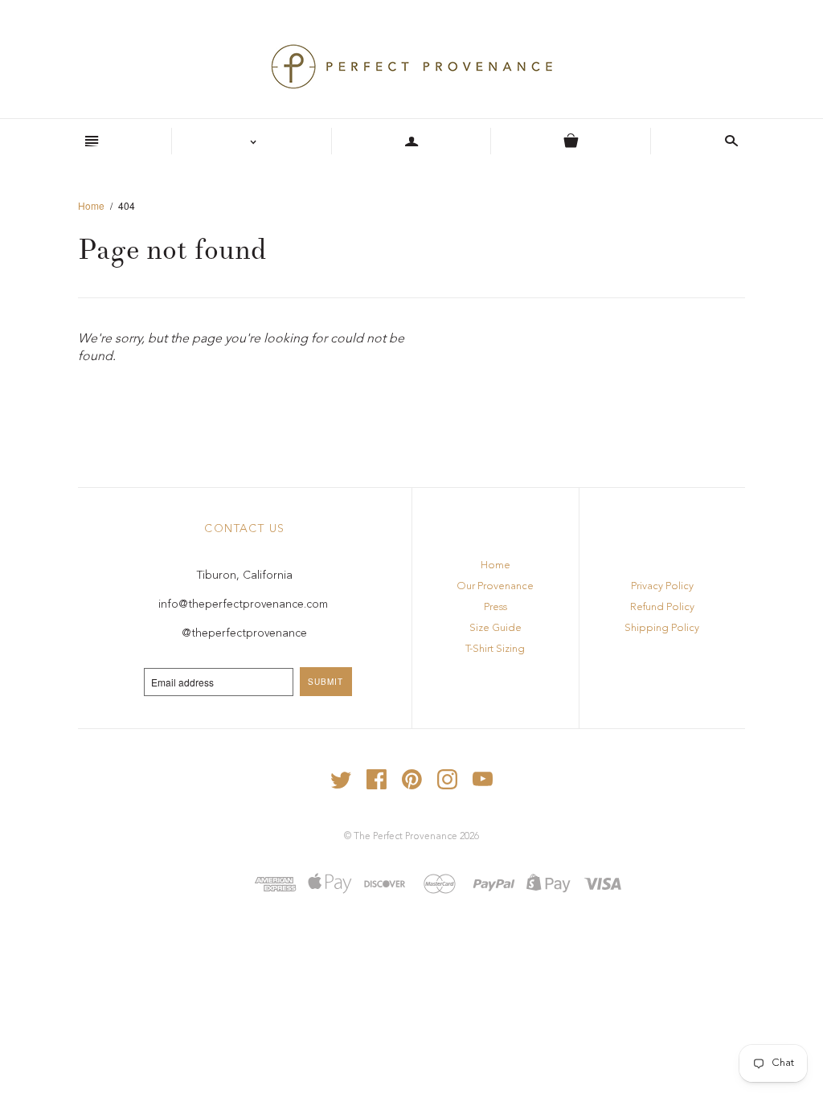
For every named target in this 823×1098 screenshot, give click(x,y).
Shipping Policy (661, 628)
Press (495, 607)
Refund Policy (662, 607)
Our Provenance (495, 586)
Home (91, 205)
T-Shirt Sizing (495, 649)
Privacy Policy (662, 586)
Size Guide (495, 628)
